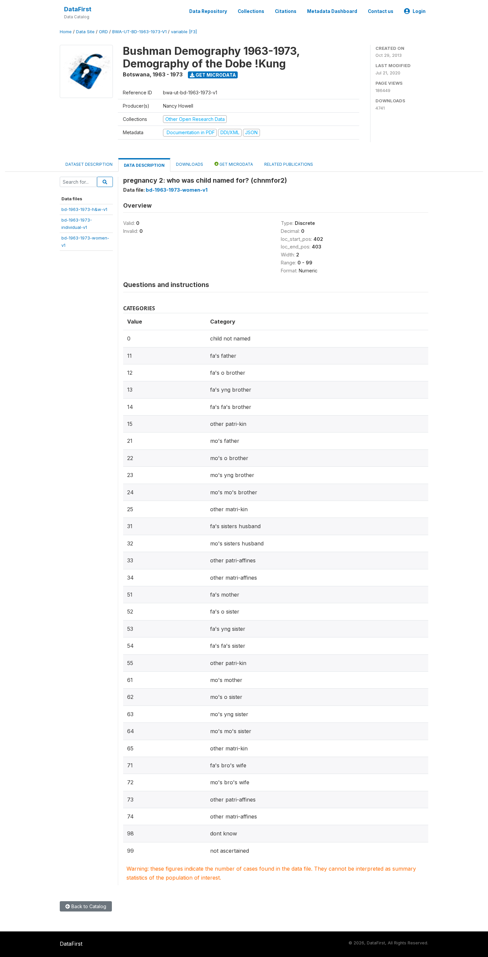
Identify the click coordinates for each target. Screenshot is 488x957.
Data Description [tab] (144, 165)
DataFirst (77, 9)
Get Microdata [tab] (235, 164)
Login (419, 11)
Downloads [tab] (189, 164)
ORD (103, 31)
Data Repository (208, 11)
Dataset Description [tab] (89, 164)
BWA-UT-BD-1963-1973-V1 (139, 31)
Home (66, 31)
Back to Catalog (88, 906)
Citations (285, 11)
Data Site (85, 31)
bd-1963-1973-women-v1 (176, 190)
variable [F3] (184, 31)
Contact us (380, 11)
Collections (251, 11)
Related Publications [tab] (288, 164)
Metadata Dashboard (332, 11)
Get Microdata (215, 75)
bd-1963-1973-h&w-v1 (84, 209)
